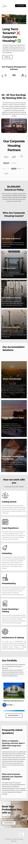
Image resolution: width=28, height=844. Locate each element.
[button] (12, 6)
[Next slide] (25, 76)
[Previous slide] (2, 76)
